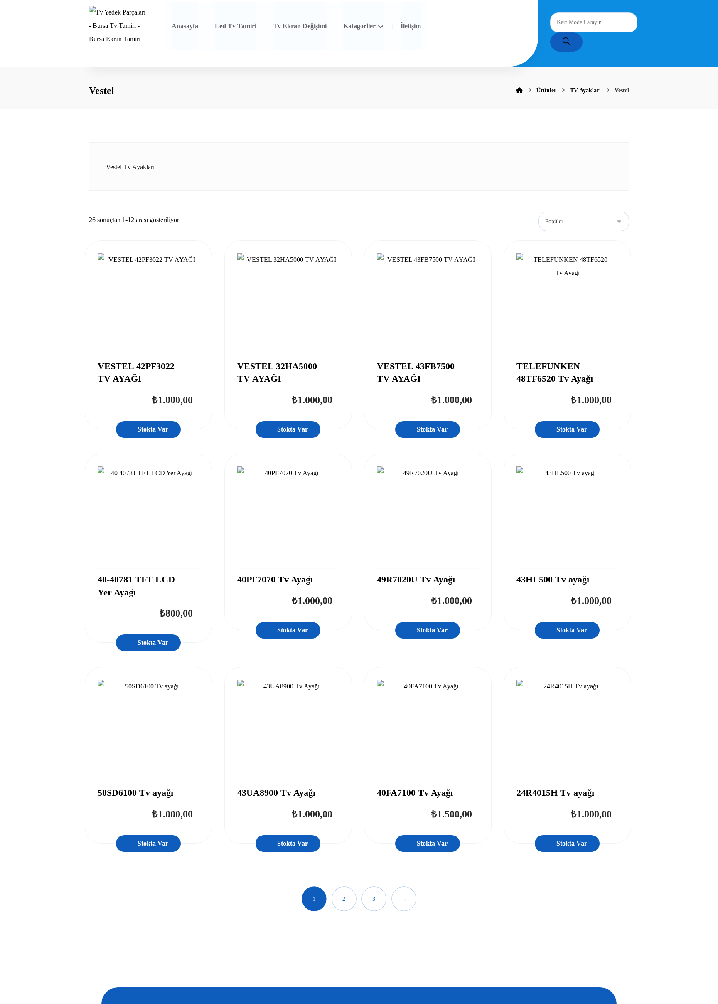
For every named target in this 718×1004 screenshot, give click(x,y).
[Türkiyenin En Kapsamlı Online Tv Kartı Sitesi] (117, 26)
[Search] (566, 42)
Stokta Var (153, 429)
